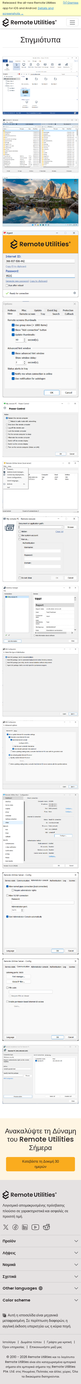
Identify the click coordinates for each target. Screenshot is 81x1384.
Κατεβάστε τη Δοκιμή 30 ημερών (40, 1164)
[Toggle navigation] (72, 22)
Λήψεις (9, 1253)
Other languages (20, 1288)
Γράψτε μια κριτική (59, 1342)
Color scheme (16, 1300)
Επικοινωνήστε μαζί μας (46, 1347)
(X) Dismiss (70, 3)
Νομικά (9, 1264)
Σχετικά (9, 1276)
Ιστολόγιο (9, 1342)
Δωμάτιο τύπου (31, 1342)
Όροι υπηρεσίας (13, 1347)
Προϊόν (9, 1241)
